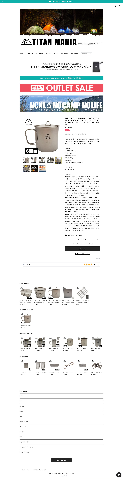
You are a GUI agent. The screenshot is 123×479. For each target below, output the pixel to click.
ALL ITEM (30, 53)
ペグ (21, 401)
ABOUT (48, 53)
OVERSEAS (64, 53)
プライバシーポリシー (26, 470)
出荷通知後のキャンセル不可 (74, 235)
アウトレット (23, 396)
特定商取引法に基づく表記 (40, 470)
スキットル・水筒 (24, 442)
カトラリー (22, 406)
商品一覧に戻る (61, 460)
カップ (21, 411)
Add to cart (82, 249)
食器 (21, 437)
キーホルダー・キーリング (26, 447)
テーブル (22, 431)
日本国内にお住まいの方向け (82, 254)
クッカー (22, 416)
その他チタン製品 (24, 452)
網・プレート (23, 426)
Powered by (59, 476)
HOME (22, 53)
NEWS (56, 53)
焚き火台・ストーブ (24, 421)
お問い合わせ (74, 53)
